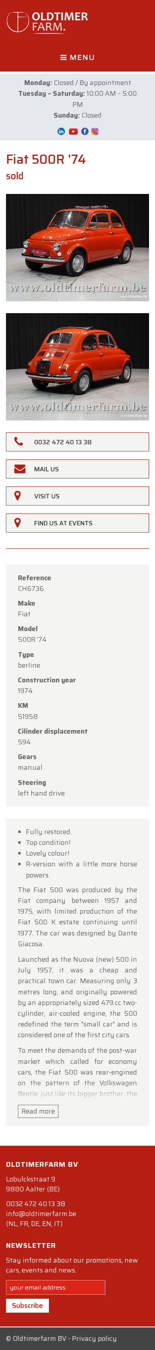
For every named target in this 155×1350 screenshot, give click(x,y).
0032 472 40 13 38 (35, 1204)
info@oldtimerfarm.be (41, 1214)
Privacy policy (94, 1338)
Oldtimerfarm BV (39, 1338)
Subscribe (27, 1305)
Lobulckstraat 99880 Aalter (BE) (33, 1184)
